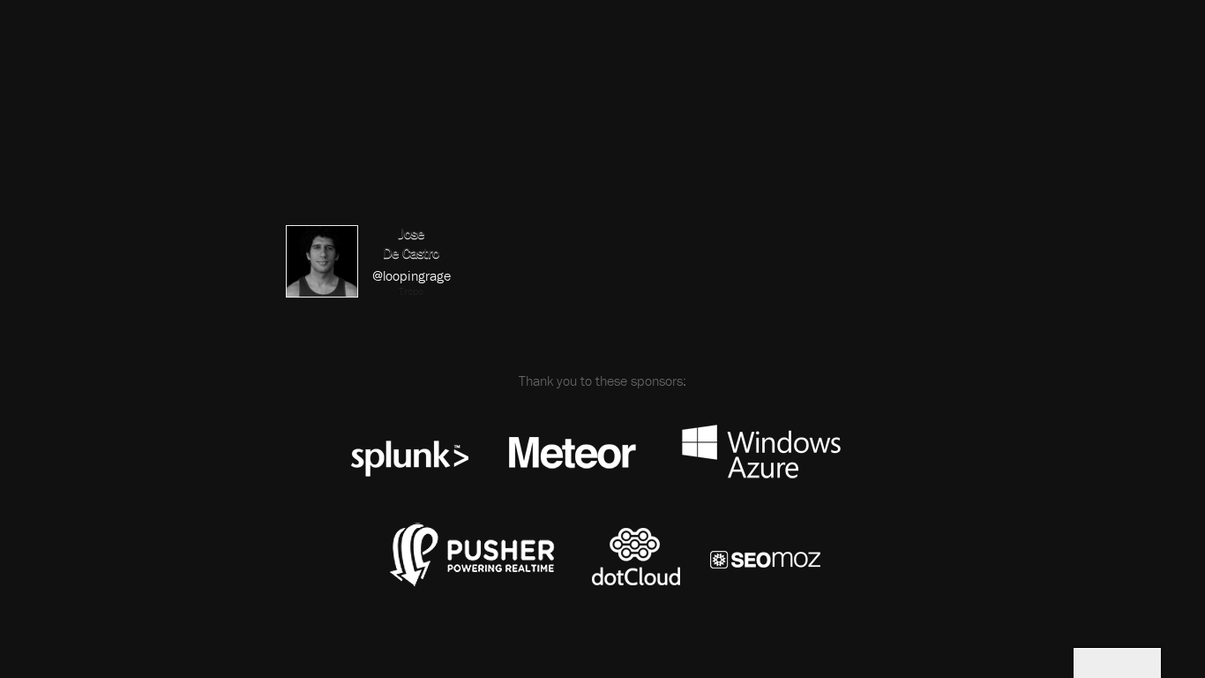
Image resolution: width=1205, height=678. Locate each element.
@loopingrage (411, 275)
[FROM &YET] (1117, 663)
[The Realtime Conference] (372, 103)
